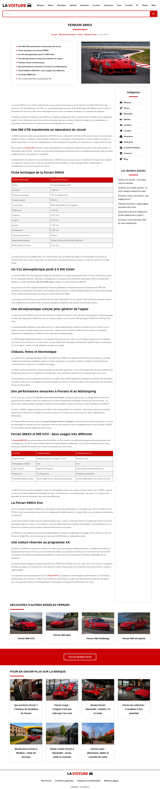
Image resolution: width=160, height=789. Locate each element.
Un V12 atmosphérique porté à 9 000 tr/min (36, 54)
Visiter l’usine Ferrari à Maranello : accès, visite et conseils (62, 753)
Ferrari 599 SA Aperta (133, 638)
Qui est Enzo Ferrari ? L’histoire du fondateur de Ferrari (26, 709)
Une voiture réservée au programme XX (34, 79)
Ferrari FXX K (53, 576)
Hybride (73, 5)
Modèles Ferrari (91, 35)
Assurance (108, 5)
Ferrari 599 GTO (20, 440)
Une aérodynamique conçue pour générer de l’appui (40, 59)
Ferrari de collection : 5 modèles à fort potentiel (133, 709)
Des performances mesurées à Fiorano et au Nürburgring (42, 67)
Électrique (62, 5)
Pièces (51, 5)
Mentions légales (111, 781)
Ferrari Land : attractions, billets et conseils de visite (98, 753)
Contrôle (128, 5)
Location (96, 5)
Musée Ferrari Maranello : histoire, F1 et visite (98, 709)
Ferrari (80, 35)
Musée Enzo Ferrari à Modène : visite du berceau (26, 753)
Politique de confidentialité (88, 781)
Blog (154, 5)
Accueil (54, 35)
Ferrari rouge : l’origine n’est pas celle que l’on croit (62, 709)
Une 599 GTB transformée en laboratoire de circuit (39, 46)
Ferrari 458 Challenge (97, 638)
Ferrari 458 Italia (62, 635)
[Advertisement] (62, 95)
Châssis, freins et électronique (31, 63)
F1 (137, 5)
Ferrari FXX (29, 148)
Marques (40, 5)
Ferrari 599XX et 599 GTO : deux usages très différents (41, 71)
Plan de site (46, 781)
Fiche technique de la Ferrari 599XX (33, 50)
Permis (145, 5)
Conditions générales (64, 781)
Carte (119, 5)
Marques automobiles (67, 35)
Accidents (84, 5)
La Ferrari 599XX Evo (27, 75)
